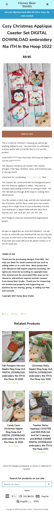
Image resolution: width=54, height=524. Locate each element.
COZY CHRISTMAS (34, 177)
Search (27, 490)
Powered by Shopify (41, 509)
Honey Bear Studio (27, 4)
